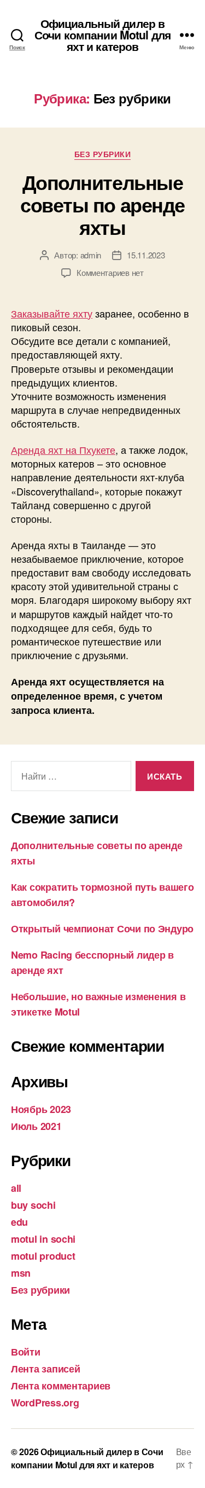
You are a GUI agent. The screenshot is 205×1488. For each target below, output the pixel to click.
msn (21, 1273)
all (16, 1188)
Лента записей (45, 1369)
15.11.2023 (146, 255)
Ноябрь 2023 (41, 1109)
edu (19, 1222)
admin (91, 255)
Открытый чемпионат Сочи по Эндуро (102, 928)
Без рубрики (102, 154)
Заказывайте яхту (51, 313)
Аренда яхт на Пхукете (63, 449)
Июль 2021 (36, 1126)
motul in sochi (43, 1239)
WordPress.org (45, 1402)
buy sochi (33, 1205)
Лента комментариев (60, 1386)
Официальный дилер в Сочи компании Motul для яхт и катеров (102, 35)
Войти (25, 1352)
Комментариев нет (110, 272)
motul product (43, 1256)
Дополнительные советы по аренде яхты (102, 204)
